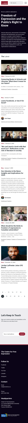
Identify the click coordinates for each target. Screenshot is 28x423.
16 (13, 293)
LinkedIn (3, 373)
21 (11, 297)
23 (19, 297)
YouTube (3, 370)
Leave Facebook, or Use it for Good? (12, 102)
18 (21, 293)
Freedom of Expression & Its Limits (13, 159)
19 (3, 297)
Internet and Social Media (7, 122)
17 (17, 293)
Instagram (3, 376)
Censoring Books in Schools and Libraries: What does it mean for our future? (13, 81)
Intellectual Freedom (6, 89)
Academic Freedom (6, 239)
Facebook (3, 365)
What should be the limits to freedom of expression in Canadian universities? (12, 228)
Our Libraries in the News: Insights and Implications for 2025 (12, 173)
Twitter (3, 367)
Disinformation (18, 122)
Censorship (15, 89)
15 (9, 293)
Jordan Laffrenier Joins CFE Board (12, 266)
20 (7, 297)
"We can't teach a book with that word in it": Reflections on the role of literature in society (13, 149)
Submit (22, 334)
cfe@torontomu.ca (6, 386)
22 (15, 297)
